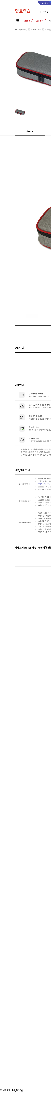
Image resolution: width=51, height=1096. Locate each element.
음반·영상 (28, 20)
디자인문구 (23, 29)
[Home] (16, 30)
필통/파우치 (37, 29)
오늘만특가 (40, 20)
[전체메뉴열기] (17, 20)
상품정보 (29, 131)
